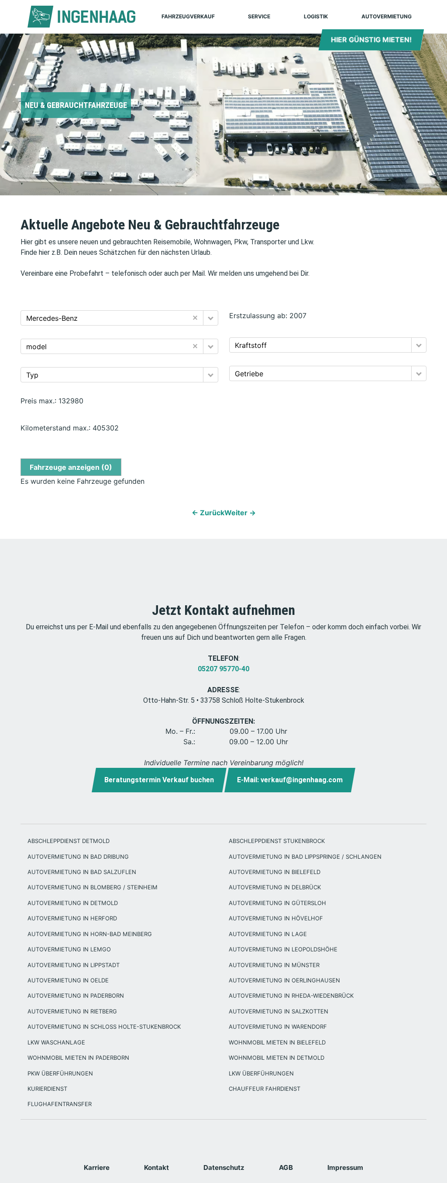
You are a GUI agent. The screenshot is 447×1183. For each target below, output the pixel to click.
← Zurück (208, 512)
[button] (210, 318)
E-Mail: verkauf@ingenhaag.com (290, 780)
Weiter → (240, 512)
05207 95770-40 (223, 669)
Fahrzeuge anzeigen (71, 467)
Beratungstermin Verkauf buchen (159, 780)
